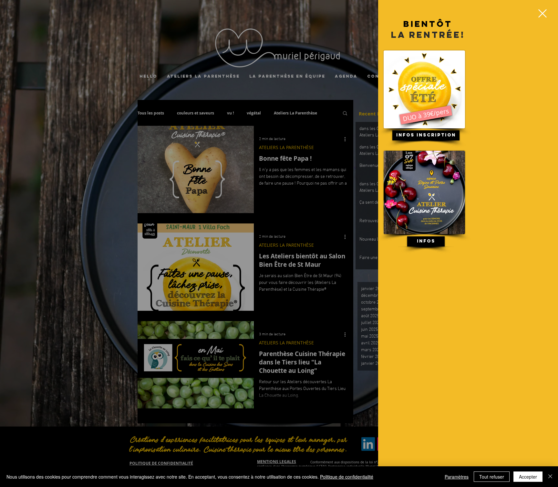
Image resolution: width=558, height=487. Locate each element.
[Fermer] (550, 476)
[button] (542, 13)
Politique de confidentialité (346, 476)
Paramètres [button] (457, 476)
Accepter (528, 476)
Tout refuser (491, 476)
